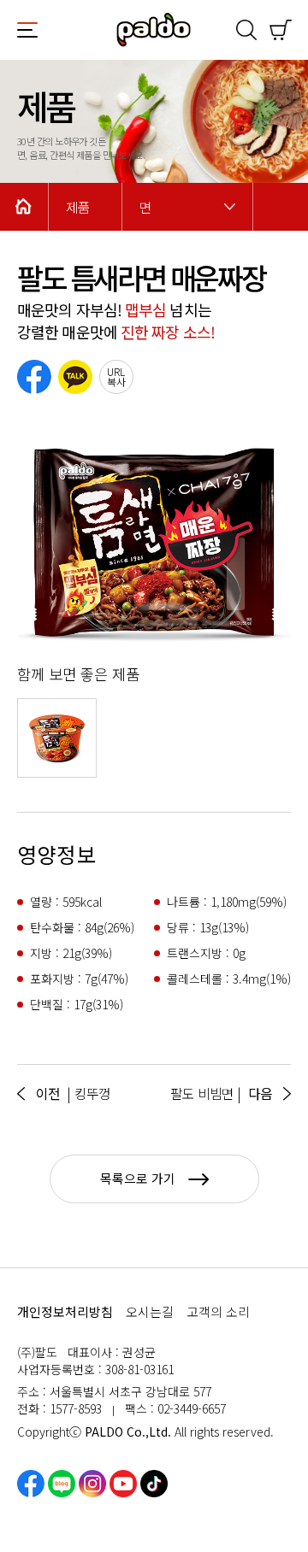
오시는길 (150, 1311)
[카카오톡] (75, 377)
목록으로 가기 (137, 1178)
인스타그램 (92, 1483)
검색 (246, 30)
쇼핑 (281, 30)
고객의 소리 (218, 1311)
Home (24, 207)
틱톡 (154, 1483)
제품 (78, 207)
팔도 (154, 30)
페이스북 (30, 1483)
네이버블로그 (61, 1483)
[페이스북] (34, 377)
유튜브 (123, 1483)
